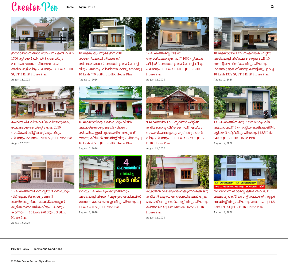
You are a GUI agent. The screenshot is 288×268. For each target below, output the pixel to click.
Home (70, 7)
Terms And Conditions (47, 249)
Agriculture (87, 7)
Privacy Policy (20, 249)
